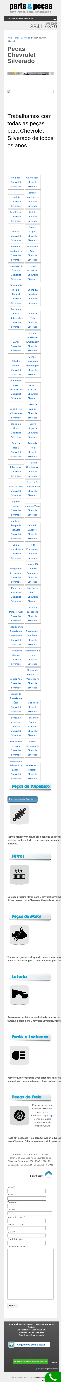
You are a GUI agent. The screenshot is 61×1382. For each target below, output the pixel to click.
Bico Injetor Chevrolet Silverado (16, 216)
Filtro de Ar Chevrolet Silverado (15, 471)
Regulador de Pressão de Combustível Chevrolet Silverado (16, 636)
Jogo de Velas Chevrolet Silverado (32, 510)
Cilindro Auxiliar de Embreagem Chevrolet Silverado (32, 342)
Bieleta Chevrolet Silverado (33, 216)
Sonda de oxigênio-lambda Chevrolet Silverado (16, 727)
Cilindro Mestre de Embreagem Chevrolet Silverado (32, 366)
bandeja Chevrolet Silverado (16, 201)
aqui (51, 1115)
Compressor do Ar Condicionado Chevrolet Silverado (16, 389)
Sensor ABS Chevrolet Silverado (16, 683)
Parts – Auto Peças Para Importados (32, 1377)
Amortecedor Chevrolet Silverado (32, 182)
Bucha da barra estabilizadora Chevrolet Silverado (16, 318)
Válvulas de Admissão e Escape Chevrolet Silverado (16, 770)
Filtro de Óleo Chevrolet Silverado (16, 491)
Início (9, 38)
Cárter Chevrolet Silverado (16, 346)
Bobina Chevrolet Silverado (16, 236)
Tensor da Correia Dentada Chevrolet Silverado (32, 727)
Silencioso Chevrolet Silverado (32, 707)
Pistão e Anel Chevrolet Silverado (16, 616)
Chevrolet (25, 38)
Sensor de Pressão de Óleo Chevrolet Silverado (16, 703)
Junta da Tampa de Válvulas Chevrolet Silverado (16, 530)
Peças (16, 38)
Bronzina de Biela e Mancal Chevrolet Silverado (16, 294)
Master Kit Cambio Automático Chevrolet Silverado (32, 573)
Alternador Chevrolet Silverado (16, 182)
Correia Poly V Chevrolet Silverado (16, 413)
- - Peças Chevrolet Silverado (19, 19)
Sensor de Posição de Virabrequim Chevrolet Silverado (32, 679)
